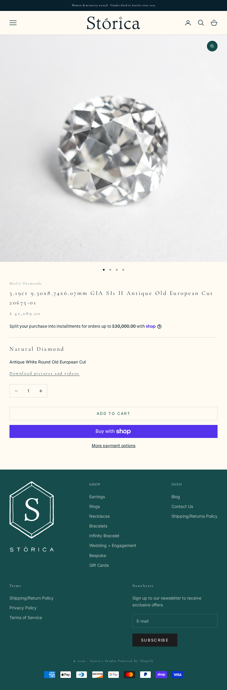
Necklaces (99, 516)
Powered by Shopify (136, 661)
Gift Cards (99, 565)
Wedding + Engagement (112, 545)
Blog (175, 496)
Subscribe (155, 640)
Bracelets (98, 525)
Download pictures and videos (44, 373)
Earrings (97, 496)
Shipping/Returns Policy (194, 516)
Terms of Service (25, 617)
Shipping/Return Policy (31, 597)
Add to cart (113, 413)
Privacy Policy (23, 607)
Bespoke (97, 555)
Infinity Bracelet (104, 535)
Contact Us (182, 506)
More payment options (113, 445)
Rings (94, 506)
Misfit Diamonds (25, 283)
